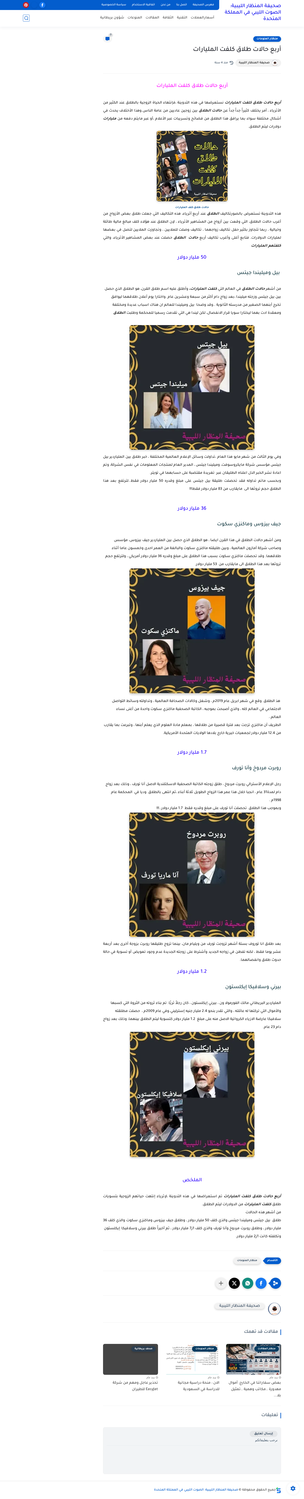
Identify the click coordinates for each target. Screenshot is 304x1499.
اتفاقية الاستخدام (143, 4)
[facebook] (42, 5)
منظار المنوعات (267, 38)
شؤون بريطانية (112, 18)
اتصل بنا (181, 4)
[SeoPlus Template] (278, 1490)
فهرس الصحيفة (203, 4)
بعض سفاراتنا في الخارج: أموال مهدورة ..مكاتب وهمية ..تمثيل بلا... (255, 1389)
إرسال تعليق (263, 1433)
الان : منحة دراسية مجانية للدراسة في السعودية (198, 1386)
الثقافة (168, 18)
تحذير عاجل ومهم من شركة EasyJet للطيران (135, 1386)
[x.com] (34, 5)
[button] (261, 1283)
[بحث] (26, 18)
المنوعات (135, 18)
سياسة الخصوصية (113, 4)
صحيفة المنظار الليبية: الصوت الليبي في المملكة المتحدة (253, 13)
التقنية (182, 18)
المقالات (152, 18)
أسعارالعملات (202, 18)
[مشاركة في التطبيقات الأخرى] (221, 1283)
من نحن (165, 4)
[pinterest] (26, 5)
